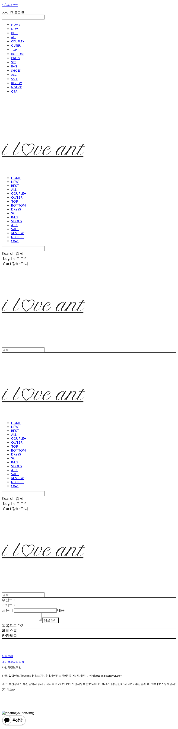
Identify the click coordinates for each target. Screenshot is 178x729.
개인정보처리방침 (13, 661)
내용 (61, 610)
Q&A (14, 91)
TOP (14, 50)
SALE (14, 79)
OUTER (16, 45)
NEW (14, 29)
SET (13, 62)
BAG (14, 66)
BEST (14, 33)
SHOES (16, 70)
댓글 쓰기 (50, 620)
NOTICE (16, 87)
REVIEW (16, 83)
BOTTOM (17, 54)
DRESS (15, 58)
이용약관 (7, 656)
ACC (14, 75)
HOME (15, 24)
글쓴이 (7, 610)
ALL (13, 37)
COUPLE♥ (17, 41)
